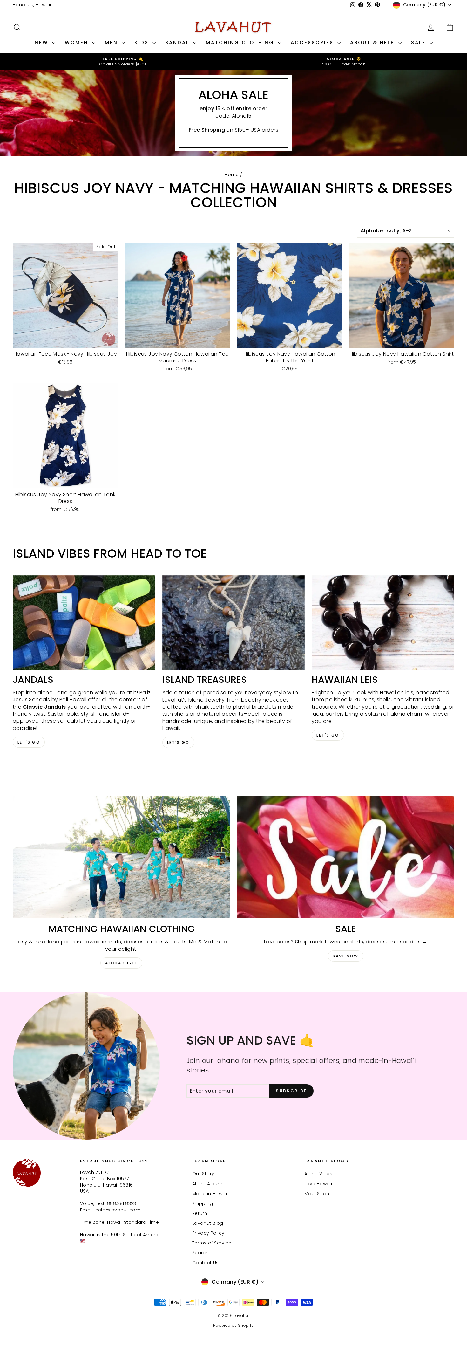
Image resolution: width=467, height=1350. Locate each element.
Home (232, 174)
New (43, 42)
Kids (142, 42)
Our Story (203, 1173)
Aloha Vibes (318, 1173)
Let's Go (28, 742)
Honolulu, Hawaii (32, 5)
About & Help (373, 42)
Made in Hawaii (210, 1193)
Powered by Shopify (233, 1325)
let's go (178, 742)
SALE (419, 42)
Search (200, 1253)
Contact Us (205, 1262)
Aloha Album (207, 1184)
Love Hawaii (318, 1184)
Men (112, 42)
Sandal (178, 42)
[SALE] (345, 857)
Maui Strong (318, 1193)
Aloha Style (121, 963)
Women (78, 42)
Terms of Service (211, 1243)
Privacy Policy (208, 1233)
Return (199, 1213)
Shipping (202, 1203)
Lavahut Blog (207, 1223)
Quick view (65, 341)
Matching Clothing (241, 42)
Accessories (313, 42)
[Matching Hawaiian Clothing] (121, 857)
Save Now (345, 956)
